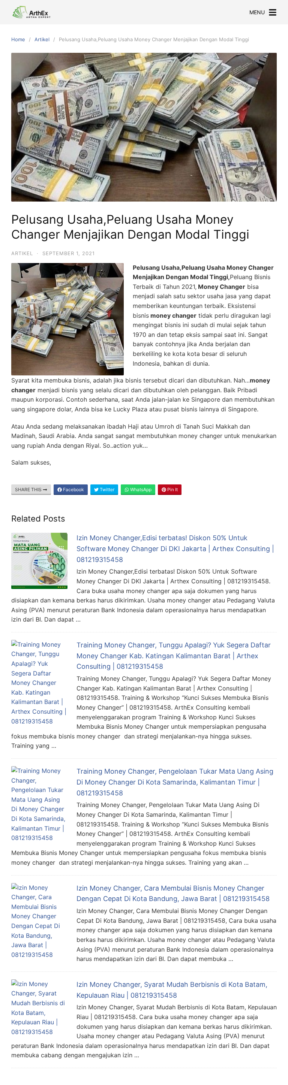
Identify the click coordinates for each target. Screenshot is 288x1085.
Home (18, 39)
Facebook (73, 489)
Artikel (42, 39)
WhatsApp (140, 489)
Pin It (172, 489)
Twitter (106, 489)
